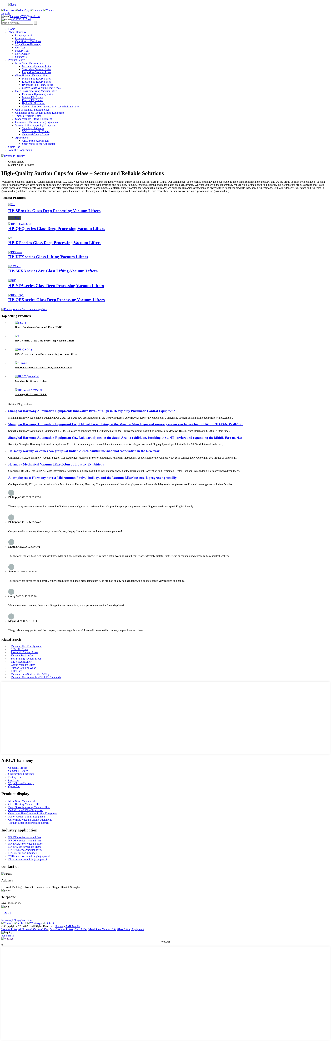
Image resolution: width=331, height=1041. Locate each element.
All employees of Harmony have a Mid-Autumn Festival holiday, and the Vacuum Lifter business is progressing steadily (92, 477)
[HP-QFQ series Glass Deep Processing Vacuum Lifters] (19, 223)
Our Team (20, 47)
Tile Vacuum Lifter (21, 661)
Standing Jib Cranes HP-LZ (31, 381)
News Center (22, 53)
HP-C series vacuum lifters (22, 852)
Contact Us (21, 56)
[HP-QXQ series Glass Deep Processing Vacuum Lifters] (23, 349)
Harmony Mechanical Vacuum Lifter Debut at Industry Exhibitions (56, 464)
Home (11, 28)
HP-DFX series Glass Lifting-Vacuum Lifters (48, 257)
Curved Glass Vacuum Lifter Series (41, 87)
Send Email (7, 935)
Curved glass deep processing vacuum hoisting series (51, 106)
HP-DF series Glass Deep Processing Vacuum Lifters (54, 242)
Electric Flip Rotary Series (36, 81)
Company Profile (24, 35)
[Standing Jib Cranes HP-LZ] (27, 376)
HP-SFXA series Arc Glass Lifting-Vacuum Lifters (53, 271)
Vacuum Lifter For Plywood (26, 646)
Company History (25, 38)
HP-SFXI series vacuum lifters (25, 849)
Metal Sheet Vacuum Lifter (29, 63)
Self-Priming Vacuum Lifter (26, 658)
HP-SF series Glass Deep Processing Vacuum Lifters (54, 211)
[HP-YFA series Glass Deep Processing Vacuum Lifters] (13, 280)
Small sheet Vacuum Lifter (36, 69)
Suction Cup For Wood (23, 667)
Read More (15, 218)
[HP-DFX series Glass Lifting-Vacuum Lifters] (15, 252)
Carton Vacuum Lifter (23, 664)
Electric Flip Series (32, 100)
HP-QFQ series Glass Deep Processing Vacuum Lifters (56, 228)
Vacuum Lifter (9, 929)
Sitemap (59, 926)
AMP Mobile (73, 926)
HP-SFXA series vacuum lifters (25, 843)
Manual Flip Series (32, 97)
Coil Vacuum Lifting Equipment (32, 109)
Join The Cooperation (20, 149)
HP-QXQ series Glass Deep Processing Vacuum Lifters (46, 354)
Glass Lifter (80, 929)
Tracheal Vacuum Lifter (28, 115)
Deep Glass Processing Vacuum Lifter (36, 91)
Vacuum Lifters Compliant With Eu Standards (36, 677)
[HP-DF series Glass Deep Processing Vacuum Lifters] (10, 238)
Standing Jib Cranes (33, 128)
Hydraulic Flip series (33, 103)
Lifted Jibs (16, 671)
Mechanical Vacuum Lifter (36, 66)
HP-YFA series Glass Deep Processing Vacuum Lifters (56, 285)
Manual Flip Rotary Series (36, 78)
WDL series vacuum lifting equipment (29, 856)
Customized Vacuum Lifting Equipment (36, 122)
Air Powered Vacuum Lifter (33, 929)
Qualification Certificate (28, 41)
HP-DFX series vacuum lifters (24, 840)
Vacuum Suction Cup (22, 655)
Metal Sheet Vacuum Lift (102, 929)
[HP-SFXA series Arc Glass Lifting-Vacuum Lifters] (14, 266)
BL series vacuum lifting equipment (27, 859)
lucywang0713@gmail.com (25, 16)
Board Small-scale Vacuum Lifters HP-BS (38, 327)
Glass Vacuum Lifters (61, 929)
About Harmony (17, 32)
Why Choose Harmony (28, 44)
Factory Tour (22, 50)
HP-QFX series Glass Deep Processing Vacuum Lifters (56, 300)
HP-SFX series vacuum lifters (24, 846)
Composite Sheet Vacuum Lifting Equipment (39, 112)
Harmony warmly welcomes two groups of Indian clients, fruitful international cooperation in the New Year (83, 451)
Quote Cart (14, 146)
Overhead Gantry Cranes (35, 134)
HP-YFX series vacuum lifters (24, 837)
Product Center (16, 59)
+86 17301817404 (21, 19)
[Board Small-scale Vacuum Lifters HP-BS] (20, 322)
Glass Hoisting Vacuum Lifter (31, 75)
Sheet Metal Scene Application (39, 143)
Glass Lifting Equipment (130, 929)
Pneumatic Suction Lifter (24, 652)
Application (21, 137)
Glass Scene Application (35, 140)
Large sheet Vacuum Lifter (36, 72)
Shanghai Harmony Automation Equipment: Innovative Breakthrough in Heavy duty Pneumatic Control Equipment (91, 411)
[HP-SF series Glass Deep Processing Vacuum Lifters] (11, 204)
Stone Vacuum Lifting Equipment (33, 118)
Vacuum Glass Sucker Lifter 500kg (30, 674)
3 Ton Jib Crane (19, 649)
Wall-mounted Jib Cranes (35, 131)
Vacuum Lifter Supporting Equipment (35, 125)
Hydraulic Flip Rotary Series (37, 84)
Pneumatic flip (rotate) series (37, 94)
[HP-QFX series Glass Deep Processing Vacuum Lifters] (16, 295)
